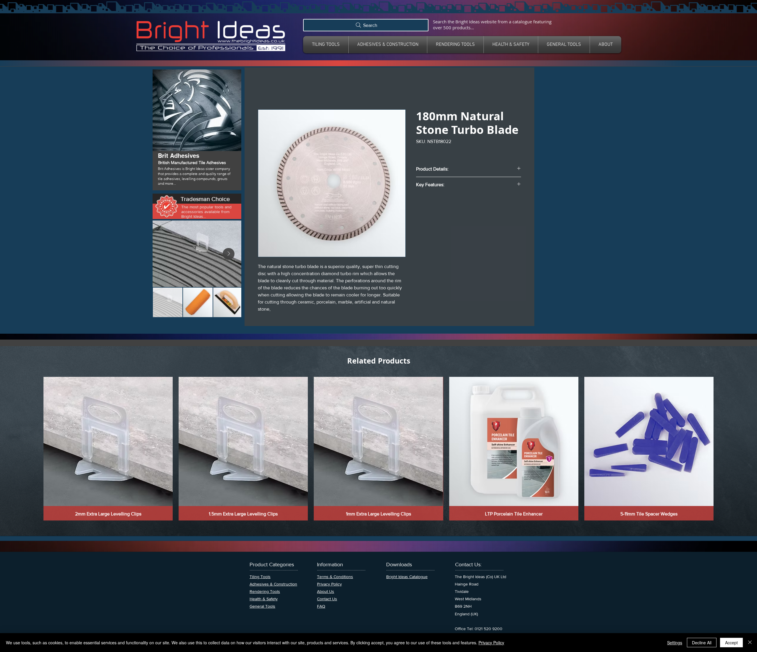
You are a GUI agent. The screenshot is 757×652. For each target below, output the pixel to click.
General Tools (262, 606)
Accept (731, 642)
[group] (378, 448)
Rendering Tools (265, 591)
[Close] (749, 642)
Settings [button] (674, 642)
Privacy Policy (491, 642)
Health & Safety (264, 598)
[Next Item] (228, 254)
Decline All (701, 642)
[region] (197, 130)
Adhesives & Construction (273, 584)
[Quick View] (108, 441)
